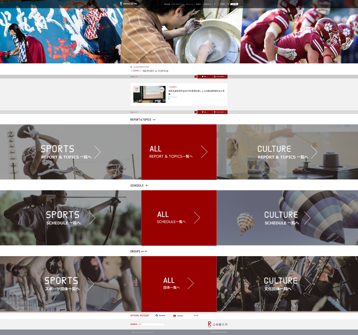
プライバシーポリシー (148, 332)
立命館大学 (207, 4)
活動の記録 (167, 4)
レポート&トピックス (178, 4)
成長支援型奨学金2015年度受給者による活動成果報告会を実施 (196, 92)
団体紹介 (198, 4)
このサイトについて (136, 332)
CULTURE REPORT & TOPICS (141, 67)
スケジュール (189, 4)
